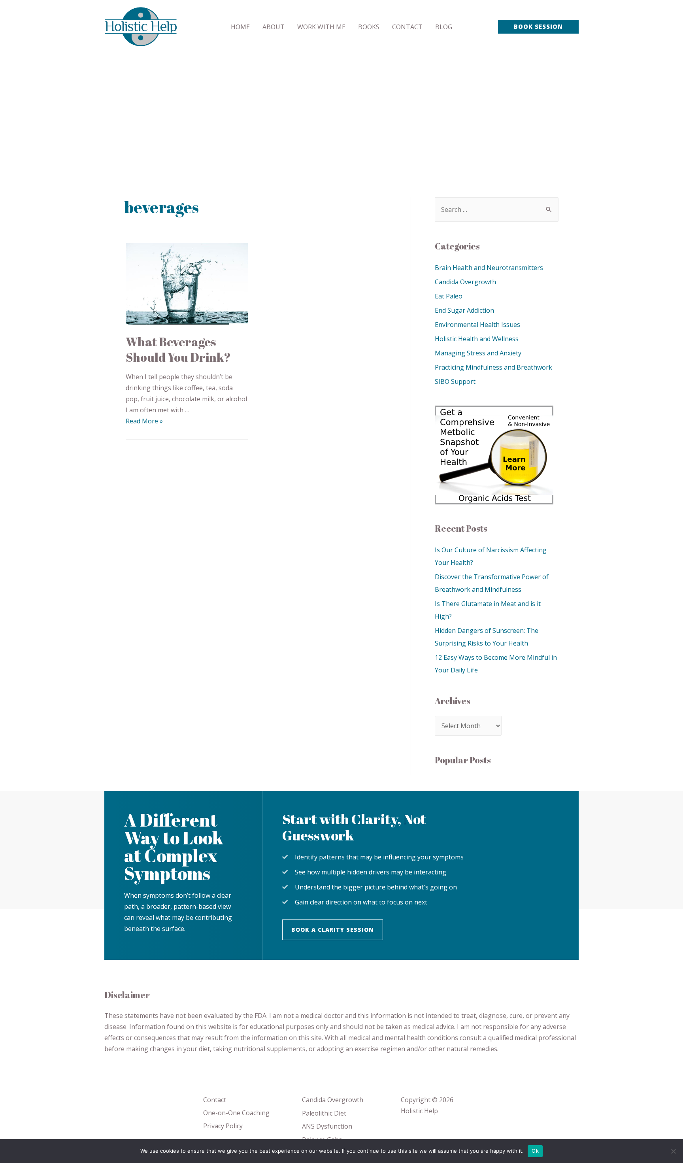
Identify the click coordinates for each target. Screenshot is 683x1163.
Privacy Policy (223, 1125)
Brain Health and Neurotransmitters (489, 267)
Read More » (144, 421)
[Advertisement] (341, 112)
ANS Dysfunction (327, 1126)
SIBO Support (455, 381)
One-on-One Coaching (236, 1112)
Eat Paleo (448, 296)
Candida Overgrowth (465, 282)
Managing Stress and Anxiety (478, 353)
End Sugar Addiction (464, 310)
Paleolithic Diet (324, 1113)
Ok (535, 1151)
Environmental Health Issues (477, 324)
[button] (332, 929)
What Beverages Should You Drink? (178, 349)
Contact (214, 1099)
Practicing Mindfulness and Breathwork (493, 367)
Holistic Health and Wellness (477, 338)
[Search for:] (496, 209)
